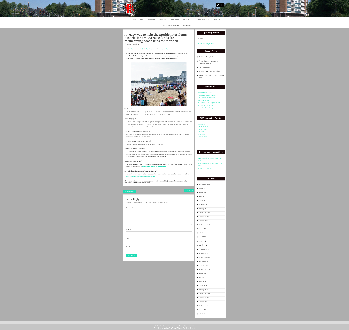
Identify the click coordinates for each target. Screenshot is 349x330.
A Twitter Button (218, 5)
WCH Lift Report (204, 67)
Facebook (222, 5)
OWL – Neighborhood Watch (206, 97)
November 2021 (204, 184)
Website (128, 247)
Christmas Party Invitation (208, 57)
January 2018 (203, 290)
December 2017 (204, 294)
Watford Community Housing (206, 95)
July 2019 (202, 233)
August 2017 (203, 310)
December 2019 (204, 213)
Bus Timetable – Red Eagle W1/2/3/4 (209, 103)
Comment (129, 208)
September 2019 (204, 225)
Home (134, 19)
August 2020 (203, 192)
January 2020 (203, 209)
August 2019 (203, 229)
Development (175, 19)
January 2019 (203, 253)
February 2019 (202, 129)
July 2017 (202, 314)
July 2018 (202, 277)
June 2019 (202, 237)
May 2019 (201, 132)
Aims (141, 19)
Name (128, 230)
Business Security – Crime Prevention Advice (212, 76)
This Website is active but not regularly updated (209, 62)
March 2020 (203, 200)
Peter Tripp (149, 49)
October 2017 (203, 302)
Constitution (151, 19)
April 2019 (202, 241)
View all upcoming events (205, 44)
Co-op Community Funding (170, 25)
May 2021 (202, 188)
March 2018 (201, 124)
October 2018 (203, 265)
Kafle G (192, 328)
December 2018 (204, 257)
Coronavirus (187, 25)
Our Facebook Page (203, 100)
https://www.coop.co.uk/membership (154, 166)
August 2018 (203, 273)
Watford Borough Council (205, 92)
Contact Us (216, 19)
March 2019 (203, 245)
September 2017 (204, 306)
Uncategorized (164, 49)
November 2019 (204, 217)
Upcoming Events (188, 19)
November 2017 (204, 298)
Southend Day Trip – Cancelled (209, 71)
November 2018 (204, 261)
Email (128, 238)
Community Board (203, 19)
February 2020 (202, 137)
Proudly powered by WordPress (165, 328)
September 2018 (203, 126)
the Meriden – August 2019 (206, 168)
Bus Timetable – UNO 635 (205, 105)
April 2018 (202, 281)
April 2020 (202, 196)
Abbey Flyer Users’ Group (205, 108)
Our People (163, 19)
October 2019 (202, 134)
